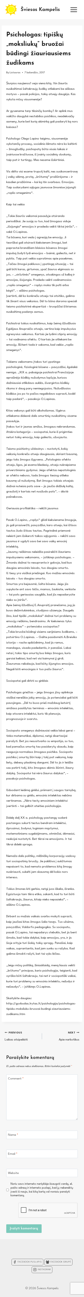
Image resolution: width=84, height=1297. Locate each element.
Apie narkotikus (69, 1036)
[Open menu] (73, 10)
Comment (16, 1078)
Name (13, 1135)
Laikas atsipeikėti (16, 1036)
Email (12, 1154)
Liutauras (15, 72)
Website (13, 1173)
